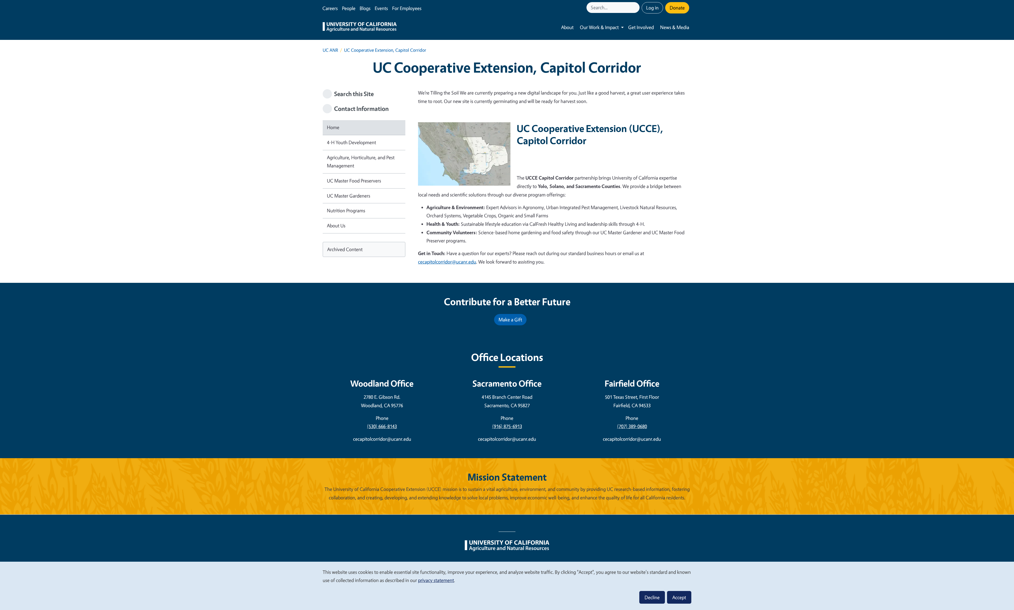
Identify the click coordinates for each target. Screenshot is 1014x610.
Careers (330, 8)
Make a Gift (510, 319)
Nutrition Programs (346, 210)
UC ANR (330, 50)
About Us (336, 225)
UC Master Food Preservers (354, 180)
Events (381, 8)
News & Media (674, 27)
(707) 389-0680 (632, 426)
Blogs (365, 8)
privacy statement (436, 580)
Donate (677, 7)
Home (333, 127)
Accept (679, 597)
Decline (652, 597)
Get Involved (641, 27)
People (348, 8)
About (567, 27)
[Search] (636, 7)
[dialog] (507, 585)
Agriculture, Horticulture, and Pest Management (361, 161)
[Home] (360, 27)
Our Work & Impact (599, 27)
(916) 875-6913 (507, 426)
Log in (652, 7)
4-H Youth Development (351, 142)
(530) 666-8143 (382, 426)
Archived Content (345, 249)
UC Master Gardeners (348, 196)
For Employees (406, 8)
